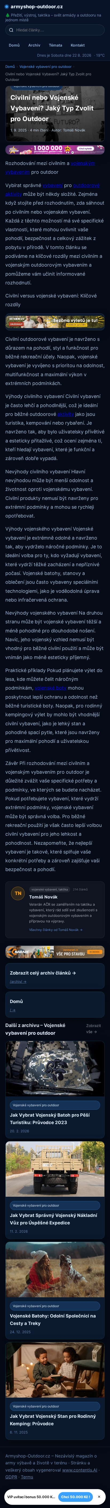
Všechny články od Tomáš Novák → (55, 930)
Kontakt (78, 45)
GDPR (11, 1477)
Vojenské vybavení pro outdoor (45, 66)
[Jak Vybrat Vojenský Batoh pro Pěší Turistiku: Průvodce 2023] (55, 1089)
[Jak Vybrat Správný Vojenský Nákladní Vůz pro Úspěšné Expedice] (55, 1189)
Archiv (34, 45)
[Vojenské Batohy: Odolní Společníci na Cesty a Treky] (55, 1290)
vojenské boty (50, 688)
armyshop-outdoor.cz (37, 6)
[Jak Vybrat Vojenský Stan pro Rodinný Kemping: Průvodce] (55, 1390)
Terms (27, 1477)
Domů (14, 45)
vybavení (52, 185)
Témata (55, 45)
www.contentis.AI (79, 1470)
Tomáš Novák (43, 897)
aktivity (65, 414)
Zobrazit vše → (93, 1028)
